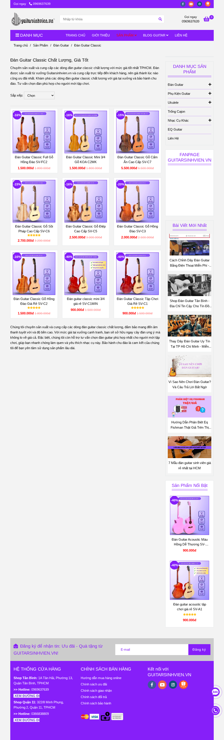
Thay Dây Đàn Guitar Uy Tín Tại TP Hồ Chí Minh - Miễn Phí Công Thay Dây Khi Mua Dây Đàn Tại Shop (189, 344)
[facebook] (184, 3)
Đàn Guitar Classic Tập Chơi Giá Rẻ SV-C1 (137, 301)
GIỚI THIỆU (101, 35)
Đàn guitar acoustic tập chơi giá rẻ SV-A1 (189, 606)
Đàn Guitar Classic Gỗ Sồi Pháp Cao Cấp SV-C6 (34, 228)
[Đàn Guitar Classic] (33, 19)
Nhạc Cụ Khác (178, 120)
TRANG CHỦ (75, 35)
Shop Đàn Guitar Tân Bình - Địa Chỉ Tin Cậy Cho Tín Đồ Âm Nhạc (189, 304)
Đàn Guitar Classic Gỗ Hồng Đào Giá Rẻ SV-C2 (34, 301)
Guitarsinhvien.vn (59, 73)
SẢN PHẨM (125, 35)
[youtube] (193, 3)
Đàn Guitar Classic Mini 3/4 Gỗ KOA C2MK (85, 159)
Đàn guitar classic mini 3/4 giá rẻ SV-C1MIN (86, 301)
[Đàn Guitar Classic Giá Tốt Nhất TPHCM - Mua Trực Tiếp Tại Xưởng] (34, 132)
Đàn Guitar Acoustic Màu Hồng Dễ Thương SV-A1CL (190, 542)
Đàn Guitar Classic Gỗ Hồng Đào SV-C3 (137, 228)
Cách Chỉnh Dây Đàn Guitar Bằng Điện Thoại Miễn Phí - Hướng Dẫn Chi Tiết (190, 263)
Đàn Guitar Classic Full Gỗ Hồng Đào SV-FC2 (34, 159)
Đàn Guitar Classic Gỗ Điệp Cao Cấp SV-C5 (86, 228)
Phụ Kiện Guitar (179, 93)
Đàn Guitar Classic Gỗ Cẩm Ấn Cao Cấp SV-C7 (137, 159)
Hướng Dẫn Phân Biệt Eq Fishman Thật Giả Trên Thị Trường (190, 425)
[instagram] (201, 3)
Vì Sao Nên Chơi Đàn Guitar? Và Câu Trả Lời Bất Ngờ (189, 384)
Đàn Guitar (61, 45)
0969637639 (42, 3)
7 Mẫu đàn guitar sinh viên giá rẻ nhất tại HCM (189, 465)
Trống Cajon (176, 111)
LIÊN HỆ (181, 35)
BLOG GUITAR (154, 35)
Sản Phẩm (40, 45)
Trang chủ (21, 45)
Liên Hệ (173, 138)
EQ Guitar (175, 129)
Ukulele (173, 102)
